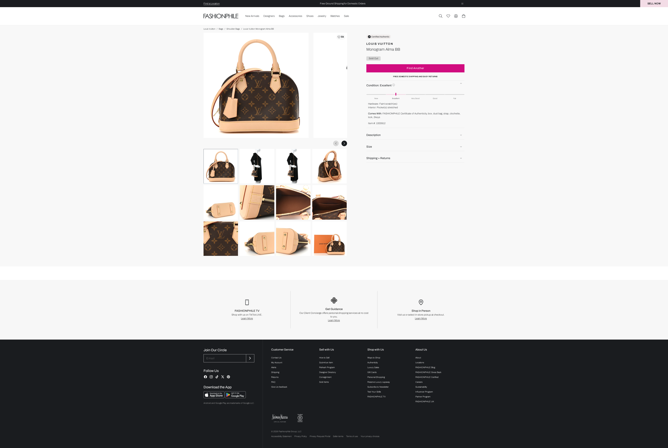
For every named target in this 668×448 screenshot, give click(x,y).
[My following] (448, 16)
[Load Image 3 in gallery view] (293, 166)
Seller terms (338, 436)
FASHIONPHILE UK (424, 401)
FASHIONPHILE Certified (427, 377)
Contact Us (276, 357)
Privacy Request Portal (320, 436)
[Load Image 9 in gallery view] (221, 238)
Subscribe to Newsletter (378, 387)
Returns (275, 377)
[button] (440, 16)
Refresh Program (327, 367)
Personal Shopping (376, 377)
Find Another (415, 68)
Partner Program (422, 396)
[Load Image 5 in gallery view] (221, 202)
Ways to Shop (373, 357)
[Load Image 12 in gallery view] (329, 238)
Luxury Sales (373, 367)
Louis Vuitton (209, 29)
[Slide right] (344, 143)
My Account (276, 362)
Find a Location (212, 3)
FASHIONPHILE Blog (425, 367)
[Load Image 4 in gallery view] (329, 166)
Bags (221, 29)
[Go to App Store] (214, 397)
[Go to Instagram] (211, 377)
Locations (419, 362)
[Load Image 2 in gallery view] (257, 166)
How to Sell (324, 357)
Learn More (247, 318)
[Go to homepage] (221, 16)
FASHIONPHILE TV (376, 396)
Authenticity (372, 362)
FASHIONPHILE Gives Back (428, 372)
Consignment (325, 377)
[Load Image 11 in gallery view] (293, 238)
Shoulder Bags (233, 29)
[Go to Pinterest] (228, 377)
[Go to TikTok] (217, 377)
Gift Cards (372, 372)
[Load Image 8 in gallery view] (329, 202)
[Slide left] (336, 143)
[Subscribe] (250, 358)
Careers (419, 382)
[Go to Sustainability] (300, 418)
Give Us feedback (279, 387)
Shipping (275, 372)
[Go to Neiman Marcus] (280, 418)
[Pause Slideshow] (462, 3)
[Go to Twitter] (223, 377)
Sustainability (421, 387)
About (418, 357)
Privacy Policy (300, 436)
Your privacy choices (370, 436)
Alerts (273, 367)
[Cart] (463, 16)
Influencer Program (424, 392)
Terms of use (352, 436)
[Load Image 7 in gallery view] (293, 202)
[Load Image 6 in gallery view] (257, 202)
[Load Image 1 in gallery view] (221, 166)
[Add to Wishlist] (340, 37)
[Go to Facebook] (205, 377)
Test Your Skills (374, 392)
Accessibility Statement (281, 436)
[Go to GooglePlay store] (235, 397)
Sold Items (324, 382)
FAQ (273, 382)
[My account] (455, 16)
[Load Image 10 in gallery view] (257, 238)
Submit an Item (326, 362)
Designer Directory (327, 372)
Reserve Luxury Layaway (378, 382)
